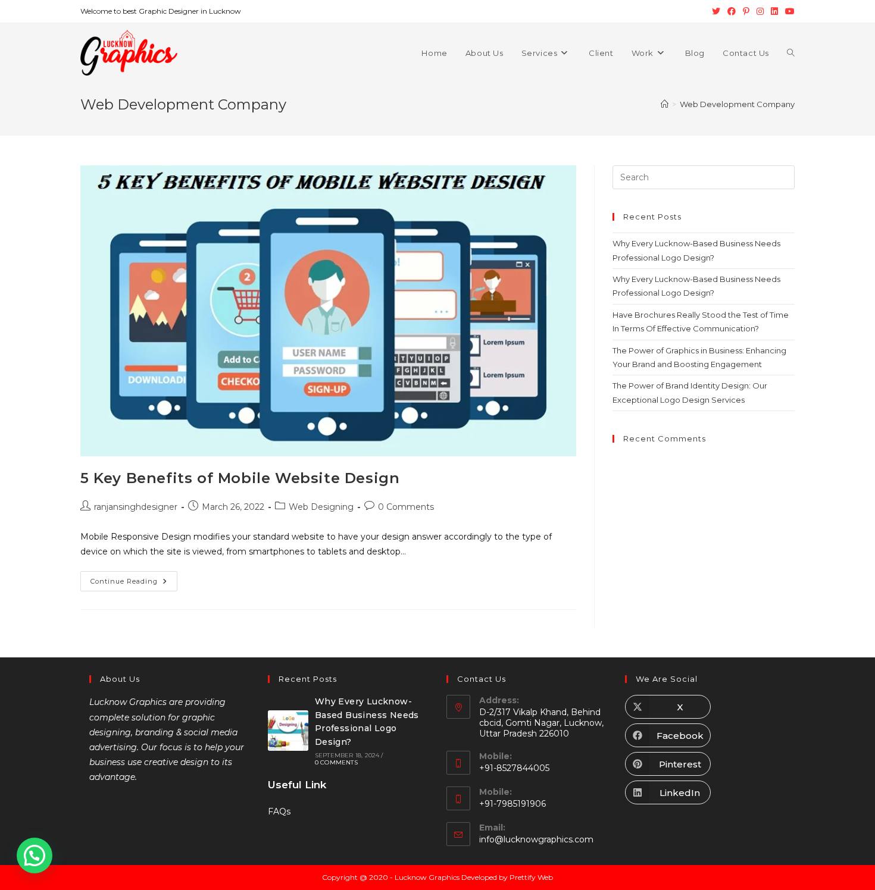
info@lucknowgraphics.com (536, 839)
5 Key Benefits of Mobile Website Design (239, 478)
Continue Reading (133, 578)
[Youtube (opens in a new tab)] (788, 11)
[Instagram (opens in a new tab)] (760, 11)
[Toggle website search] (791, 53)
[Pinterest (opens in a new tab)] (746, 11)
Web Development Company (737, 104)
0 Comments (406, 507)
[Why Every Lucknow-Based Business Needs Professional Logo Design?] (288, 730)
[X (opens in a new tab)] (716, 11)
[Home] (664, 104)
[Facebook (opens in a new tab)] (731, 11)
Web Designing (321, 507)
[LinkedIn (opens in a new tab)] (774, 11)
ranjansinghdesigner (135, 507)
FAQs (279, 811)
